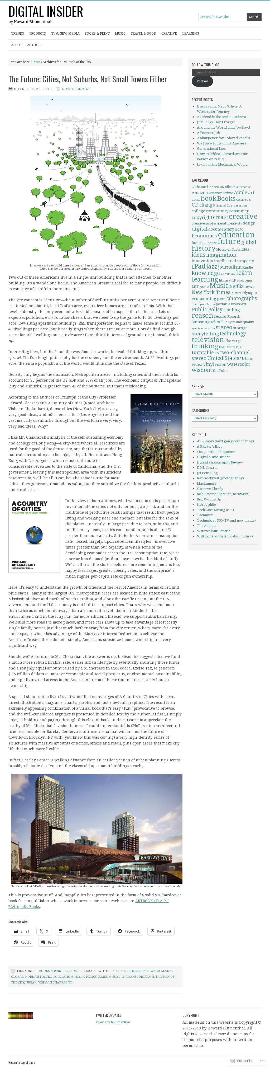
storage (240, 328)
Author (34, 45)
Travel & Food (143, 33)
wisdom (202, 370)
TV (217, 353)
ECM (239, 229)
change (207, 205)
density (138, 971)
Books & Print (97, 33)
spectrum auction (203, 328)
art (251, 192)
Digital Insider (45, 11)
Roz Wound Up (209, 499)
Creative (169, 33)
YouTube (220, 371)
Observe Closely (210, 489)
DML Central (207, 468)
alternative (243, 187)
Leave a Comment (76, 89)
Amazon (200, 192)
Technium (205, 515)
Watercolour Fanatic (213, 531)
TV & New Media (65, 33)
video (197, 364)
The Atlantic (206, 526)
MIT (195, 287)
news (249, 286)
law (232, 274)
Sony (228, 322)
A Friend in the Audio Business (221, 117)
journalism (230, 267)
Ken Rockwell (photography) (220, 478)
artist (196, 200)
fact (194, 243)
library (225, 280)
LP (234, 280)
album (230, 187)
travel (237, 347)
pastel (221, 299)
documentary (221, 229)
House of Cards (228, 249)
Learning (190, 33)
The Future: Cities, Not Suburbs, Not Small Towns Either (87, 79)
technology (233, 334)
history (203, 248)
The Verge (233, 341)
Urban (31, 982)
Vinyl (208, 364)
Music (120, 33)
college (198, 211)
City (111, 971)
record (220, 316)
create (220, 217)
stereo (224, 327)
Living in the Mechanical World (222, 164)
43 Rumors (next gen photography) (225, 441)
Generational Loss (211, 149)
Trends (17, 33)
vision (220, 364)
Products (37, 33)
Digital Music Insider (213, 457)
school (216, 322)
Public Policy (85, 976)
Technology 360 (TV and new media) (226, 520)
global (17, 976)
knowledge (206, 273)
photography (242, 298)
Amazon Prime (221, 193)
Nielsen (236, 293)
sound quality (243, 322)
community (217, 211)
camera (243, 199)
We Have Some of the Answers (221, 143)
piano (195, 304)
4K (222, 187)
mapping (244, 280)
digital (200, 229)
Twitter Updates (108, 1015)
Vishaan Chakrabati (55, 982)
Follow (202, 81)
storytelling (205, 333)
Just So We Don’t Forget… (217, 122)
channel (221, 205)
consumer (239, 211)
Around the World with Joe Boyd (223, 127)
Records (233, 316)
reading (231, 309)
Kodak (225, 274)
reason (104, 976)
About (16, 45)
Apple (240, 192)
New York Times (211, 292)
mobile (204, 287)
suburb (118, 976)
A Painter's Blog (210, 446)
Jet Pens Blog (207, 473)
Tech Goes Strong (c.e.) (215, 510)
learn (244, 273)
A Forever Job (208, 133)
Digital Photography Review (220, 462)
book (208, 198)
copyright (202, 217)
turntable (203, 352)
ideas (198, 254)
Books (226, 198)
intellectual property (234, 261)
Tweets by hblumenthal (112, 1022)
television (208, 340)
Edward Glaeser (160, 971)
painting (208, 298)
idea (246, 249)
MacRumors (206, 483)
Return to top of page (21, 1062)
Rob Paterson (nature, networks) (223, 494)
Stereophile (206, 505)
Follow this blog (205, 64)
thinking (205, 346)
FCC (201, 243)
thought (225, 347)
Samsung (201, 322)
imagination (221, 255)
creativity (234, 223)
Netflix (236, 286)
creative (243, 216)
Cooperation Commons (215, 452)
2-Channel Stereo (205, 187)
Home (35, 62)
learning (205, 279)
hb (50, 89)
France (211, 243)
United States (223, 358)
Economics (204, 235)
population (63, 976)
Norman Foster (38, 976)
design (249, 223)
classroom (240, 205)
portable (223, 304)
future (229, 241)
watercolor (238, 364)
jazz (211, 266)
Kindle (247, 267)
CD (195, 205)
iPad (199, 266)
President (238, 304)
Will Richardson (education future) (225, 536)
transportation (140, 976)
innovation (202, 261)
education (236, 234)
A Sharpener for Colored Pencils (223, 138)
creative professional (209, 223)
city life (123, 971)
